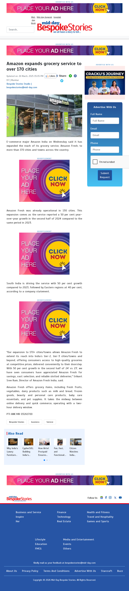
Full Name (96, 114)
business (35, 422)
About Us (11, 571)
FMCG (38, 548)
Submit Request (105, 175)
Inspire (20, 517)
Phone (94, 143)
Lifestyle (40, 539)
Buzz (120, 571)
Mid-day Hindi (33, 20)
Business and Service (28, 512)
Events (67, 544)
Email (94, 128)
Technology (64, 517)
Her (18, 521)
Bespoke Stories (16, 422)
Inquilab (57, 17)
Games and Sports (98, 521)
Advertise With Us (85, 571)
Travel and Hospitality (100, 517)
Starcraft (106, 571)
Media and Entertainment (78, 539)
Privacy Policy (30, 571)
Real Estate (64, 521)
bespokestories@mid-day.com (80, 562)
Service (50, 422)
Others (67, 548)
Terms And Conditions (56, 571)
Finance (61, 512)
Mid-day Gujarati (44, 17)
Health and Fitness (98, 512)
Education (41, 544)
